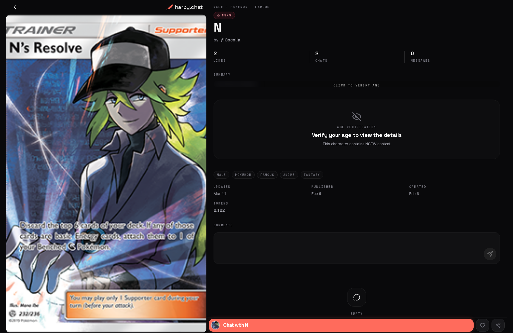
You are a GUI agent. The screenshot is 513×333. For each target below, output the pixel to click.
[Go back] (15, 7)
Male (221, 175)
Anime (289, 175)
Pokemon (243, 175)
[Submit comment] (490, 254)
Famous (267, 175)
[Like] (482, 325)
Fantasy (312, 175)
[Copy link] (498, 325)
